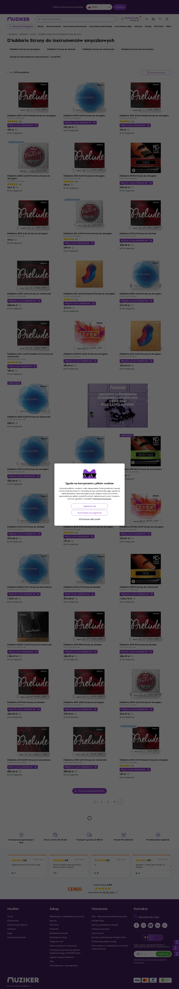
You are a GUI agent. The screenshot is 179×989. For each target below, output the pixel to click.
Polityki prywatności (102, 498)
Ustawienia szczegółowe (90, 512)
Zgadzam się (89, 506)
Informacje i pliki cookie (89, 519)
